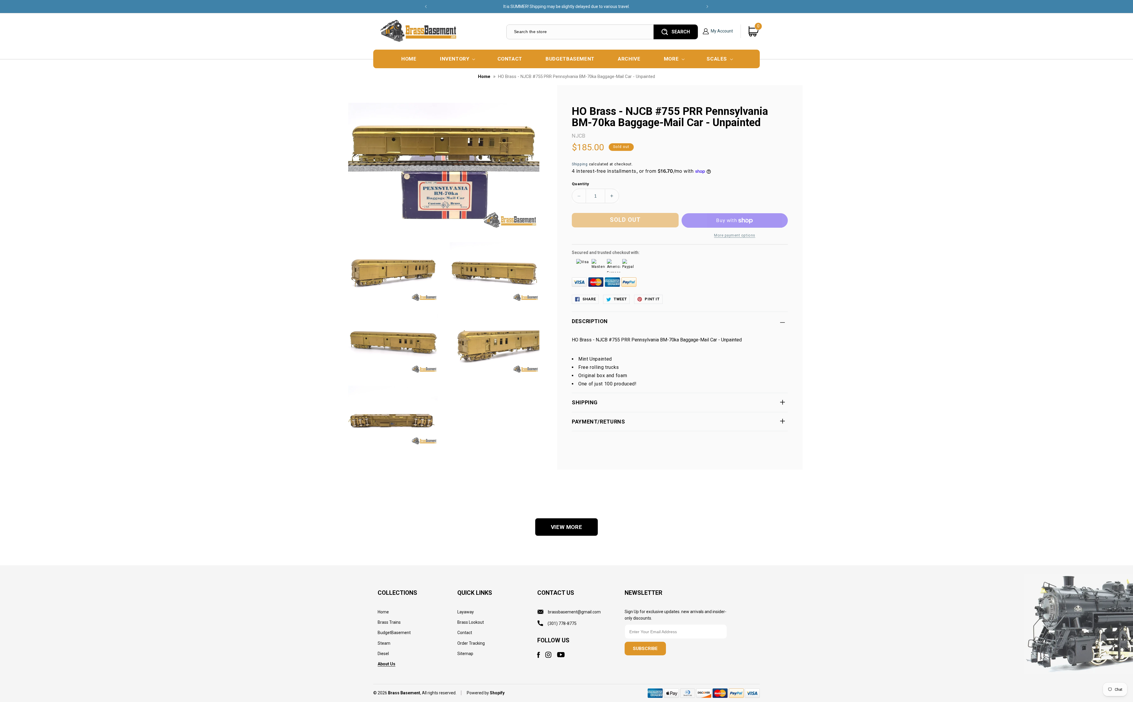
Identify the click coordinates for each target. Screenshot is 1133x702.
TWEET (620, 299)
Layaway (465, 612)
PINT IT (652, 299)
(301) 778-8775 (562, 623)
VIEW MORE (566, 527)
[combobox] (580, 32)
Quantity (580, 183)
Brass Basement (404, 693)
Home (484, 76)
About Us (386, 664)
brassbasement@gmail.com (574, 612)
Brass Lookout (470, 622)
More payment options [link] (734, 235)
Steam (384, 643)
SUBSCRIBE (645, 648)
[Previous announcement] (425, 6)
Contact (464, 633)
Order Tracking (471, 643)
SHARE (589, 299)
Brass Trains (389, 622)
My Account (722, 31)
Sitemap (465, 653)
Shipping (580, 164)
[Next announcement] (707, 6)
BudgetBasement (394, 633)
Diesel (383, 653)
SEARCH (681, 32)
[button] (457, 59)
